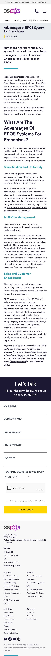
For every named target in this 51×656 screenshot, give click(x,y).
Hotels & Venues (10, 629)
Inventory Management (35, 583)
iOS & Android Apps (12, 600)
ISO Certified (31, 619)
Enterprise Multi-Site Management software (24, 248)
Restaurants (8, 612)
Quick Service (9, 619)
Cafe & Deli (8, 623)
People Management (34, 590)
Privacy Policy (39, 501)
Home (7, 20)
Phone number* (13, 444)
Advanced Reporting (35, 596)
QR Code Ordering (11, 579)
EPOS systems (10, 299)
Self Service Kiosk (11, 590)
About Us (30, 612)
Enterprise (30, 579)
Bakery (6, 626)
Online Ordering (10, 583)
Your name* (10, 406)
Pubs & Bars (8, 616)
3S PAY (7, 603)
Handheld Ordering (11, 586)
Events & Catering (11, 633)
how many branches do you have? (24, 472)
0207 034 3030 (11, 562)
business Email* (12, 432)
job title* (9, 458)
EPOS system (39, 151)
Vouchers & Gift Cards (35, 593)
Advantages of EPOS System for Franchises (30, 20)
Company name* (13, 418)
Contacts (30, 616)
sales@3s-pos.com (12, 566)
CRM (28, 586)
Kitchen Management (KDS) (12, 595)
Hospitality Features (34, 576)
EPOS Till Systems (11, 576)
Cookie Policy (33, 645)
